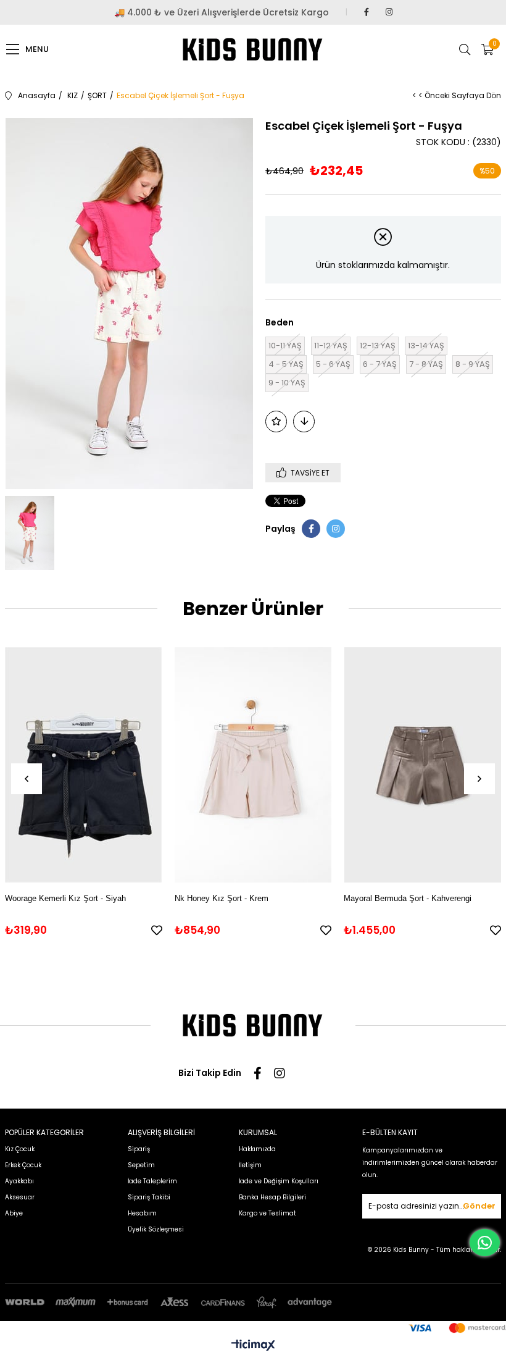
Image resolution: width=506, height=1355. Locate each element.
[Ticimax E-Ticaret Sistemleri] (253, 1346)
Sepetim (141, 1165)
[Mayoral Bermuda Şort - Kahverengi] (422, 765)
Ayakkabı (19, 1181)
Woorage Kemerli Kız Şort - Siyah (65, 898)
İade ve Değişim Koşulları (278, 1181)
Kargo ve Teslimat (267, 1213)
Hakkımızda (257, 1149)
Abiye (14, 1213)
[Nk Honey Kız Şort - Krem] (253, 765)
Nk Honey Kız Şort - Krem (221, 898)
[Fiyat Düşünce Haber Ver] (304, 421)
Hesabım (142, 1213)
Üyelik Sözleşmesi (156, 1229)
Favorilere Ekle (156, 930)
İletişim (250, 1165)
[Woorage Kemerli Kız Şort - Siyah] (83, 765)
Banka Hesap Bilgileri (272, 1197)
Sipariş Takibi (149, 1197)
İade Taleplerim (152, 1181)
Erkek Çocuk (23, 1165)
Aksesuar (20, 1197)
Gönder (479, 1206)
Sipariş (139, 1149)
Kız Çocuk (20, 1149)
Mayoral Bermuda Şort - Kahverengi (407, 898)
